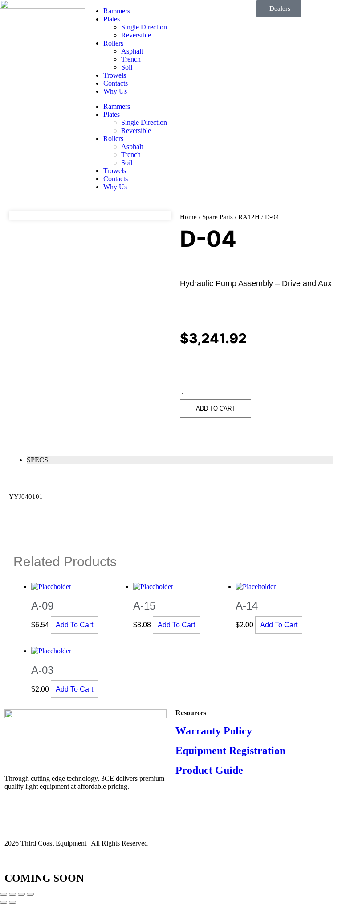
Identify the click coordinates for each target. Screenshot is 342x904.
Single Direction (144, 27)
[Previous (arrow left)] (3, 902)
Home (188, 216)
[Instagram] (39, 818)
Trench (131, 59)
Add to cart (215, 408)
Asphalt (132, 51)
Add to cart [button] (74, 625)
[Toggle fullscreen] (12, 894)
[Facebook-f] (15, 818)
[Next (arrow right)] (12, 902)
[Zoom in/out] (3, 894)
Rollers (113, 43)
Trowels (114, 75)
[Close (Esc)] (30, 894)
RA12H (249, 216)
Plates (111, 19)
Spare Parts (217, 216)
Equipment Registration (230, 750)
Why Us (115, 91)
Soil (126, 67)
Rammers (116, 11)
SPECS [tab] (37, 460)
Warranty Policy (213, 731)
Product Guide (209, 770)
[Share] (21, 894)
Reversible (136, 35)
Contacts (115, 83)
